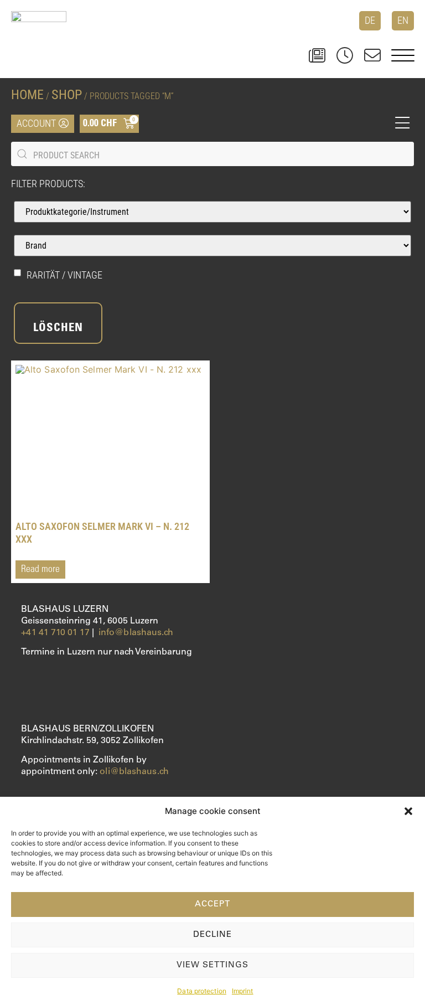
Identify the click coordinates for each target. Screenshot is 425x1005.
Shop (66, 94)
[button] (408, 811)
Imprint (242, 991)
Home (27, 94)
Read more (40, 570)
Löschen (58, 328)
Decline (212, 935)
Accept (212, 904)
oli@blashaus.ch (134, 771)
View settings (212, 965)
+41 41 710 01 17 (55, 632)
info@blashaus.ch (136, 632)
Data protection (201, 991)
